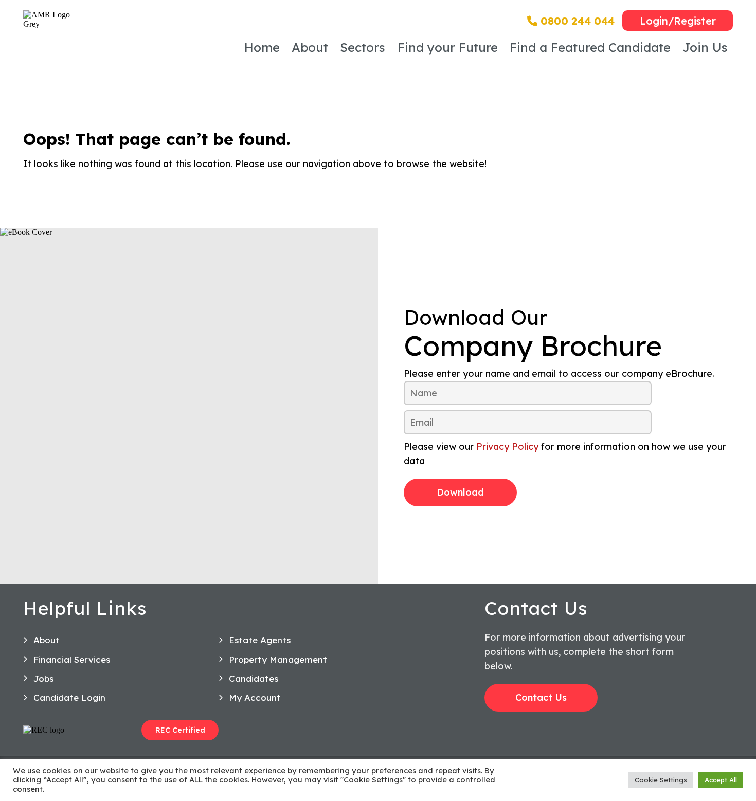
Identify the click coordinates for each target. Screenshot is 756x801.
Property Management (278, 659)
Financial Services (71, 659)
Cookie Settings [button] (661, 780)
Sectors (362, 47)
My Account (255, 697)
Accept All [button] (721, 780)
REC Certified (180, 730)
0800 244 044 (576, 20)
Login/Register (678, 20)
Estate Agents (260, 639)
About (310, 47)
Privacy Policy (507, 446)
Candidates (253, 678)
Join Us (705, 47)
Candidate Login (69, 697)
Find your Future (448, 47)
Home (262, 47)
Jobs (43, 678)
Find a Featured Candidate (590, 47)
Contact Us (541, 697)
